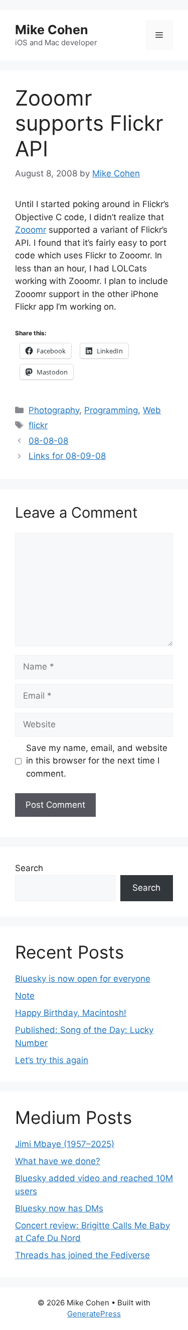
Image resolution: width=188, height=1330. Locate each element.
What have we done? (57, 1161)
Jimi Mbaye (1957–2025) (64, 1144)
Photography (54, 410)
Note (25, 996)
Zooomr (30, 230)
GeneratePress (94, 1313)
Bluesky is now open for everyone (82, 979)
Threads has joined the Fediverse (82, 1255)
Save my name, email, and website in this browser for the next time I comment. (96, 761)
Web (152, 410)
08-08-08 (48, 441)
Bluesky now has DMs (59, 1208)
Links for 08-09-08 (67, 456)
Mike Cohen (51, 29)
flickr (38, 425)
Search (29, 868)
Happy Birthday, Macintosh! (70, 1013)
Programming (111, 410)
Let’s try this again (51, 1060)
